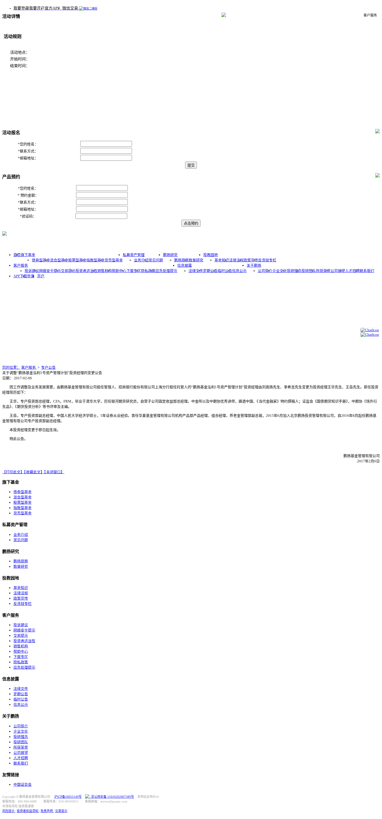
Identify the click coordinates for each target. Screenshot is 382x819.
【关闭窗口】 (54, 472)
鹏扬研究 (170, 255)
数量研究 (196, 260)
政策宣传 (251, 260)
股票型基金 (77, 260)
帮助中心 (119, 271)
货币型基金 (114, 260)
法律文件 (195, 271)
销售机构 (104, 271)
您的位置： (11, 367)
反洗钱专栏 (267, 260)
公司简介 (265, 271)
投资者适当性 (86, 271)
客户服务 (20, 265)
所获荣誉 (323, 271)
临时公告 (225, 271)
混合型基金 (59, 260)
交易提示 (68, 271)
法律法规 (236, 260)
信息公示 (239, 271)
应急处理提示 (166, 271)
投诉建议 (32, 271)
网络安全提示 (50, 271)
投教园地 (210, 255)
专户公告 (48, 367)
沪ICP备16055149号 (68, 796)
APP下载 (20, 276)
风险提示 (8, 811)
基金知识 (221, 260)
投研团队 (308, 271)
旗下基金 (28, 255)
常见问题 (155, 260)
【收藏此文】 (34, 472)
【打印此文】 (13, 472)
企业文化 (279, 271)
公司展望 (338, 271)
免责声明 (47, 811)
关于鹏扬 (254, 265)
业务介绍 (141, 260)
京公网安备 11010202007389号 (111, 796)
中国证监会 (22, 784)
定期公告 (210, 271)
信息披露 (184, 265)
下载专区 (133, 271)
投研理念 (294, 271)
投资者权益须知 (28, 811)
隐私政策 (148, 271)
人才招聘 (352, 271)
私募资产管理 (134, 255)
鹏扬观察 (181, 260)
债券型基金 (41, 260)
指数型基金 (95, 260)
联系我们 (367, 271)
